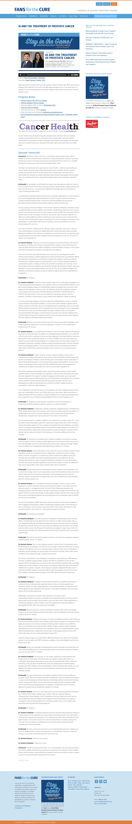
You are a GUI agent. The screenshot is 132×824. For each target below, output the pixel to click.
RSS (43, 80)
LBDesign (53, 822)
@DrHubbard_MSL (49, 105)
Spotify (39, 80)
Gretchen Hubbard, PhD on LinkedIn (32, 103)
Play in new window (30, 78)
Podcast (27, 760)
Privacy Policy (79, 789)
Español (106, 4)
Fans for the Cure (31, 29)
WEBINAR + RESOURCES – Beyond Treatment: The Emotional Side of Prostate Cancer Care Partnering (101, 46)
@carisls (43, 110)
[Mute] (72, 75)
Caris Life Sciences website (29, 107)
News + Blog (77, 783)
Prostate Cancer (76, 781)
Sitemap (86, 789)
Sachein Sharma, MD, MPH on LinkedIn (34, 100)
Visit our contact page (100, 803)
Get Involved (85, 783)
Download (41, 78)
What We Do (86, 781)
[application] (48, 75)
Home (69, 781)
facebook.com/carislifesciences (53, 112)
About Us (70, 783)
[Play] (21, 75)
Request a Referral (73, 787)
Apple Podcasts (31, 80)
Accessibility (71, 789)
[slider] (76, 74)
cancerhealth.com (70, 131)
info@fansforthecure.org (105, 801)
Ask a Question (77, 785)
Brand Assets (83, 787)
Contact (99, 4)
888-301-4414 (103, 799)
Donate (114, 4)
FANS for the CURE (33, 8)
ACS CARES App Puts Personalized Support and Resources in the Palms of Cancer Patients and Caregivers (101, 62)
